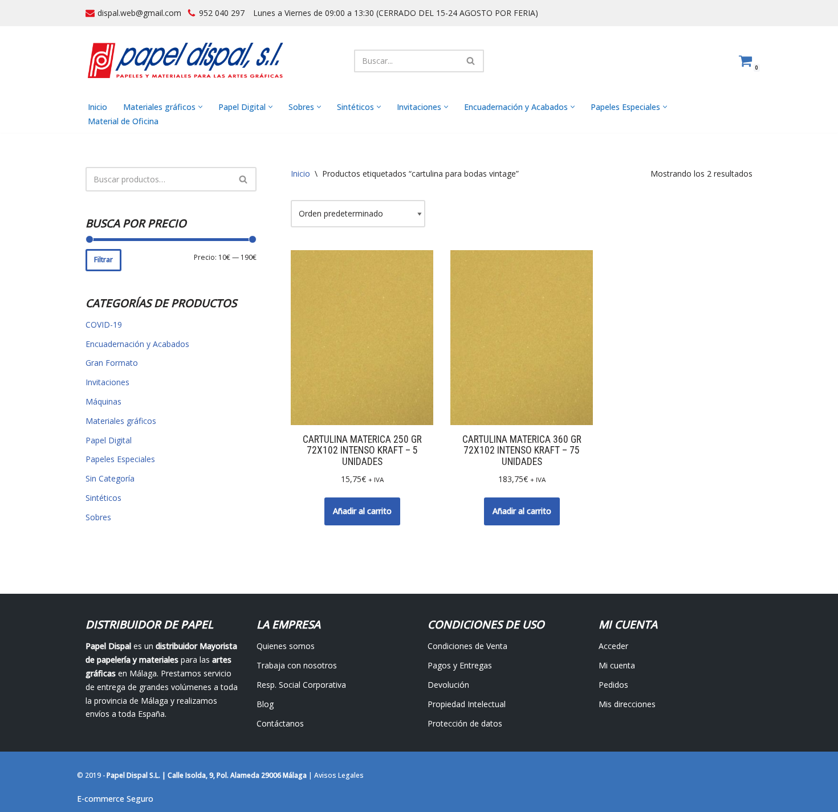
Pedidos (613, 684)
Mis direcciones (627, 704)
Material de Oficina (123, 121)
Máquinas (103, 401)
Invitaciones (107, 382)
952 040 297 (222, 12)
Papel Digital (109, 440)
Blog (265, 704)
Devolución (448, 684)
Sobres (98, 517)
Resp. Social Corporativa (301, 684)
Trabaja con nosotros (297, 665)
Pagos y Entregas (460, 665)
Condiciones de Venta (467, 645)
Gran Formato (112, 362)
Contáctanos (280, 723)
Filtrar (103, 259)
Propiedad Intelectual (467, 704)
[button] (200, 107)
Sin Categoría (110, 478)
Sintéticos (103, 497)
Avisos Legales (339, 775)
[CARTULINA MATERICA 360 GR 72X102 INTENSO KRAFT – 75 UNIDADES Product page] (522, 338)
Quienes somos (286, 645)
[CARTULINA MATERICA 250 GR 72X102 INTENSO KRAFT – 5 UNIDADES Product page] (362, 338)
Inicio (97, 106)
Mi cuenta (617, 665)
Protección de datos (465, 723)
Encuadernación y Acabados (137, 343)
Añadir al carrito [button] (362, 510)
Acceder (613, 645)
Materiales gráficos (121, 420)
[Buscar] (471, 61)
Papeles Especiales (120, 459)
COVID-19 (104, 324)
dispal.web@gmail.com (139, 12)
